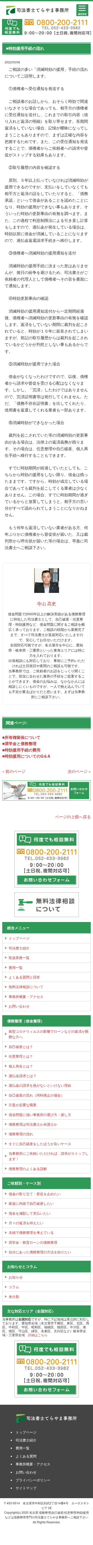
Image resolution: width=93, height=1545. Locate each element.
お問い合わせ (19, 1006)
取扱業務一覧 (19, 957)
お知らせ (16, 1277)
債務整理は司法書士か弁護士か (33, 1124)
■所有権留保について (21, 737)
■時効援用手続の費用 (21, 750)
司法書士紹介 (19, 947)
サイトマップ (26, 1487)
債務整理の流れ (21, 1133)
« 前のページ (13, 771)
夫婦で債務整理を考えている (31, 1232)
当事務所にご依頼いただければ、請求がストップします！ (49, 1156)
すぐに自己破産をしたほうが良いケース (40, 1143)
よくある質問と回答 (24, 977)
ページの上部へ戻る (73, 816)
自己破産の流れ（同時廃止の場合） (36, 1095)
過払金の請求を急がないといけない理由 (40, 1085)
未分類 (14, 1296)
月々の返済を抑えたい (26, 1222)
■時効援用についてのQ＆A (26, 756)
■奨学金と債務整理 (19, 743)
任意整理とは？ (21, 1056)
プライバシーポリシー (33, 1479)
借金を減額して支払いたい (29, 1213)
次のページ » (79, 771)
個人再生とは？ (21, 1066)
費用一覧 (16, 967)
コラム (14, 1286)
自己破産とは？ (21, 1046)
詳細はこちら (37, 1334)
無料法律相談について (26, 986)
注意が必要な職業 (22, 1104)
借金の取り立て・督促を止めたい (35, 1193)
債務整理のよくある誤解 (28, 1168)
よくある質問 (26, 1456)
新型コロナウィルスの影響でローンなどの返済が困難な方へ (49, 1034)
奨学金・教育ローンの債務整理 (33, 1242)
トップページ (19, 938)
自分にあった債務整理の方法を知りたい (40, 1251)
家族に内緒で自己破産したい (31, 1203)
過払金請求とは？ (22, 1075)
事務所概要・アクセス (26, 996)
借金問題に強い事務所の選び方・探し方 (40, 1114)
